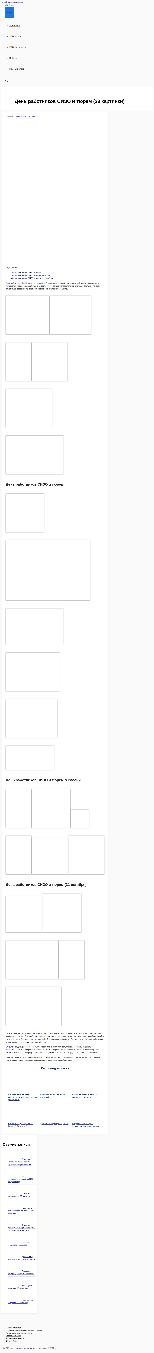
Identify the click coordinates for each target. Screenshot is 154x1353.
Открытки (10, 1047)
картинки (37, 1033)
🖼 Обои (13, 58)
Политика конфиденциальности (19, 1333)
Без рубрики (29, 116)
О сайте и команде (13, 1328)
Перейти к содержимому (12, 2)
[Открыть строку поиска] (6, 82)
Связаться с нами (13, 1336)
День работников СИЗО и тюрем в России (30, 275)
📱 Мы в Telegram (13, 1341)
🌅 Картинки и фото (18, 47)
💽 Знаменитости (17, 69)
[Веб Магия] (10, 5)
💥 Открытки (15, 36)
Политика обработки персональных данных (24, 1330)
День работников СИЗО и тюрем (26, 272)
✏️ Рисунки (14, 26)
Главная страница (14, 116)
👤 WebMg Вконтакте (15, 1338)
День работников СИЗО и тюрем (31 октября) (32, 278)
